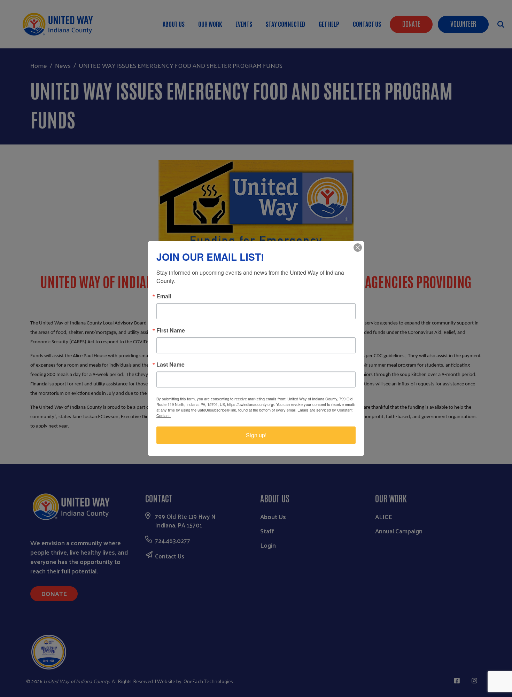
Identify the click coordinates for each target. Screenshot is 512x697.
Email (163, 296)
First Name (170, 330)
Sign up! (256, 435)
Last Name (170, 364)
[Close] (358, 247)
